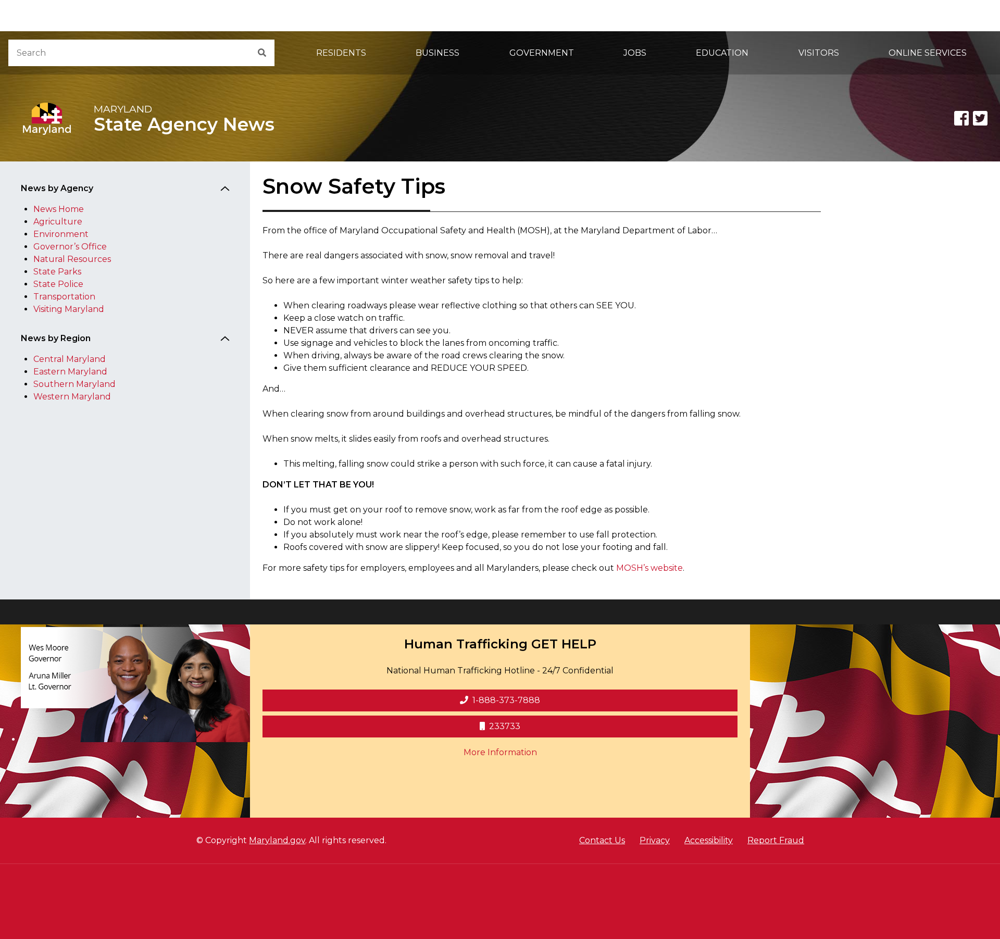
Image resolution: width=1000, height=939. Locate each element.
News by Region (56, 338)
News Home (58, 209)
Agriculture (57, 222)
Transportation (64, 297)
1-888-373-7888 (506, 700)
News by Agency (57, 188)
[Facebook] (961, 118)
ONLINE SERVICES (928, 53)
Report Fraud (775, 840)
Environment (61, 234)
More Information (570, 752)
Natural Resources (72, 259)
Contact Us (602, 840)
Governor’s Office (70, 247)
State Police (58, 284)
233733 (504, 726)
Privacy (655, 840)
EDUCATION (722, 53)
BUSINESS (437, 53)
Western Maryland (72, 397)
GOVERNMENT (541, 53)
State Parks (57, 272)
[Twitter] (980, 118)
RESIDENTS (341, 53)
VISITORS (818, 53)
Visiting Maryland (68, 309)
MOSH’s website (649, 568)
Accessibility (708, 840)
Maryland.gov (277, 840)
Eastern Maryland (70, 372)
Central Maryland (69, 359)
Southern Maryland (74, 384)
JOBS (634, 53)
